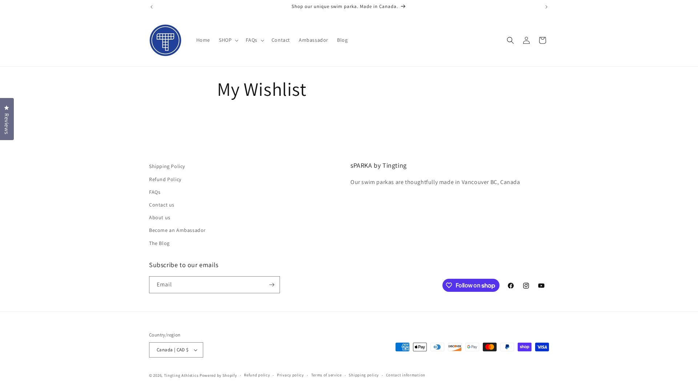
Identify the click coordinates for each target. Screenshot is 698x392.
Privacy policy (290, 374)
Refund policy (257, 374)
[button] (227, 40)
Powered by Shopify (218, 375)
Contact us (161, 204)
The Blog (159, 243)
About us (160, 217)
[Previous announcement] (152, 7)
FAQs (154, 192)
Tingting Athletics (181, 375)
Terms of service (326, 374)
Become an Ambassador (177, 230)
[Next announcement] (546, 7)
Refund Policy (165, 179)
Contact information (405, 374)
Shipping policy (364, 374)
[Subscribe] (272, 284)
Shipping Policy (167, 166)
